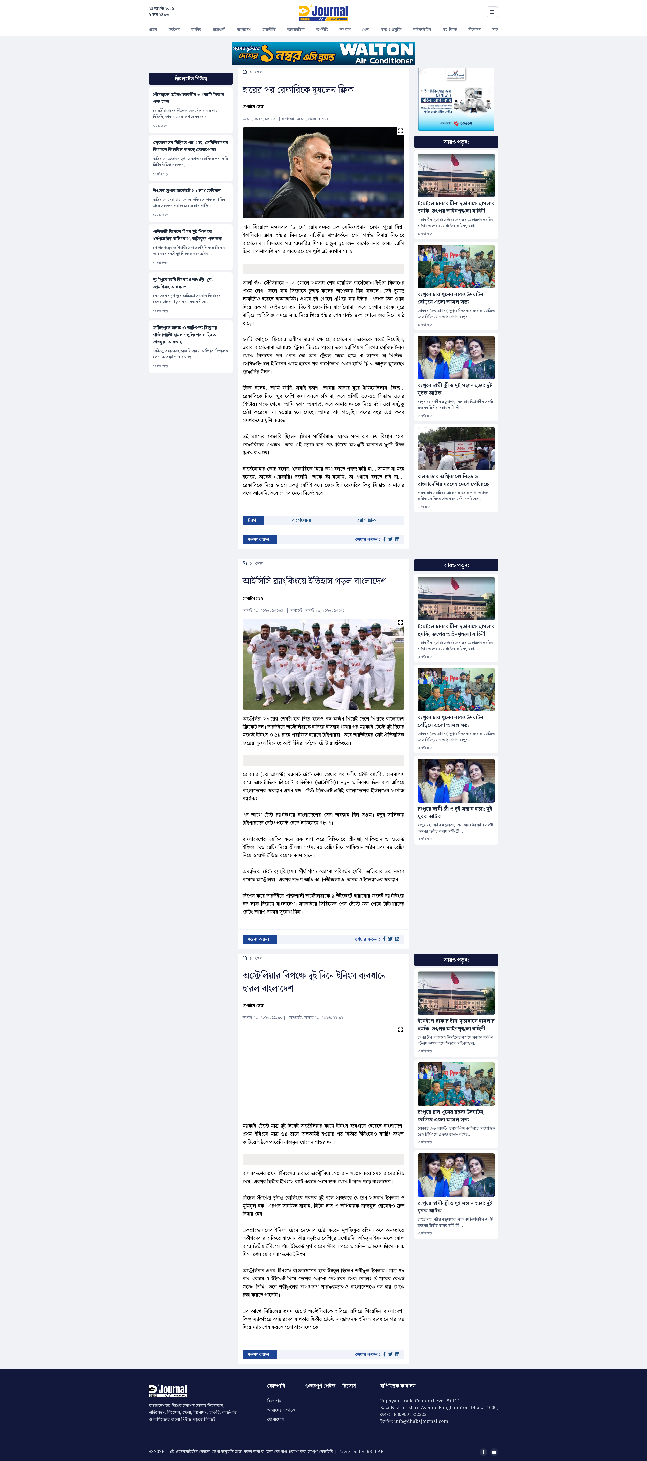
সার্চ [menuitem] (495, 30)
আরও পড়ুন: (456, 142)
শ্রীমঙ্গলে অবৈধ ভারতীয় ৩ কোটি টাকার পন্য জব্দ (188, 98)
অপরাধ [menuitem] (345, 30)
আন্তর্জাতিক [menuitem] (296, 30)
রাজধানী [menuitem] (219, 30)
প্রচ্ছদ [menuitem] (153, 30)
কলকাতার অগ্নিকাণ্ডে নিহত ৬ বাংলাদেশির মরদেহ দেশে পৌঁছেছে (453, 480)
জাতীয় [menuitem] (196, 30)
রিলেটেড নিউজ (191, 79)
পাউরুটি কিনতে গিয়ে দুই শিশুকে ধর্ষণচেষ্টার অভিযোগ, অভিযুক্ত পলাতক (187, 235)
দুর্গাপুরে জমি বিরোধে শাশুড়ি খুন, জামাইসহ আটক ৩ (183, 283)
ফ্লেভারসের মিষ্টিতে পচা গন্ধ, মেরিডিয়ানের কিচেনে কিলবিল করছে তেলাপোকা (190, 146)
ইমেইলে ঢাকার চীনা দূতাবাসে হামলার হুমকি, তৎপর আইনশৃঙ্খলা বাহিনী (456, 207)
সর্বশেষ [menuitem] (174, 30)
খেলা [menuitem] (366, 30)
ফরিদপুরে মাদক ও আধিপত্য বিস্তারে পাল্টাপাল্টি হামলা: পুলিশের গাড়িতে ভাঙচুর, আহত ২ (185, 335)
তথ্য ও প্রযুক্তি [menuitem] (391, 30)
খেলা (259, 72)
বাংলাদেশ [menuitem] (244, 30)
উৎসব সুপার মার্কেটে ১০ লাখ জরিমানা (187, 190)
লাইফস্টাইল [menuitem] (422, 30)
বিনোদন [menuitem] (474, 30)
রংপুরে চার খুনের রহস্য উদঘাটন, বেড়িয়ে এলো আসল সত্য (451, 298)
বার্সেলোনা (301, 520)
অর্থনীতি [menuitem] (322, 30)
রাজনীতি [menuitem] (269, 30)
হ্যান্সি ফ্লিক (366, 520)
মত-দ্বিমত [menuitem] (450, 30)
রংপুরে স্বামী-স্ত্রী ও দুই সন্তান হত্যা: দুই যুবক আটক (455, 389)
